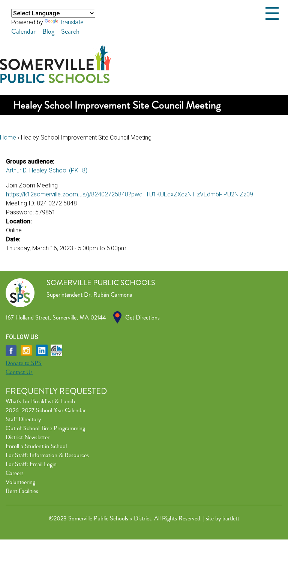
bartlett (230, 518)
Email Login (43, 464)
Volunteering (20, 482)
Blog (48, 31)
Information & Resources (59, 455)
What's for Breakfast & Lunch (40, 401)
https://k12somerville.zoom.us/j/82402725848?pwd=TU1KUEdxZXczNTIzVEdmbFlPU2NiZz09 (129, 194)
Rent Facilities (22, 491)
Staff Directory (23, 419)
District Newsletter (28, 437)
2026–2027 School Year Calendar (46, 410)
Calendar (23, 31)
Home (8, 137)
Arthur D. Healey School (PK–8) (46, 170)
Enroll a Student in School (36, 446)
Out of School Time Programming (45, 428)
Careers (15, 473)
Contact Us (19, 372)
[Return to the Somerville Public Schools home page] (55, 81)
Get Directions (142, 317)
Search (70, 31)
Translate (72, 22)
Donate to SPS (24, 363)
